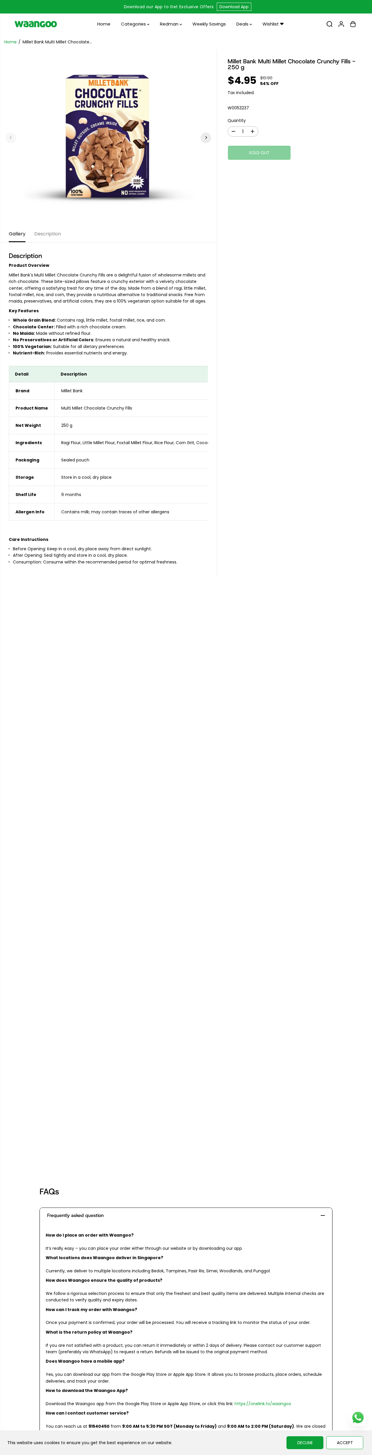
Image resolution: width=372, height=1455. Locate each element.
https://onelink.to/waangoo (263, 1404)
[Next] (206, 137)
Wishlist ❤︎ (273, 24)
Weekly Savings (209, 24)
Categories (134, 24)
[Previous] (11, 137)
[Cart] (353, 24)
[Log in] (341, 24)
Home (103, 24)
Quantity (237, 120)
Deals (243, 24)
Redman (170, 24)
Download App (234, 7)
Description (47, 233)
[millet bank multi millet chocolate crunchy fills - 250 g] (108, 137)
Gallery (17, 233)
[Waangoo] (36, 24)
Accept (345, 1443)
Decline (305, 1443)
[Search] (329, 24)
